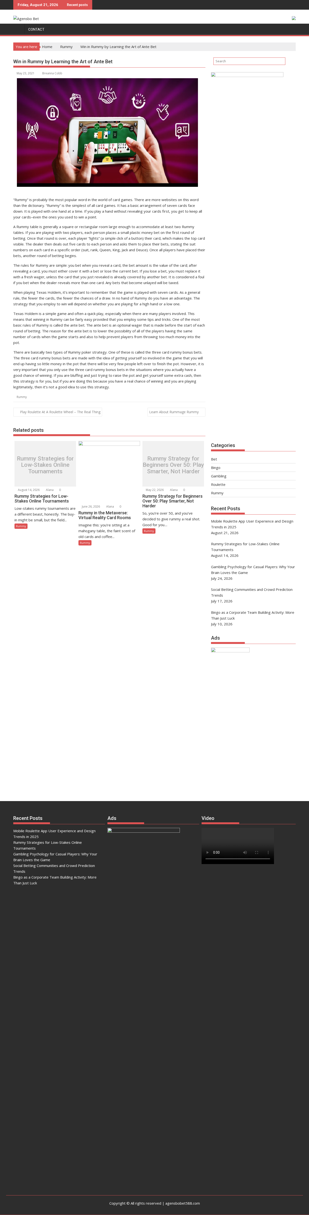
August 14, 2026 (28, 490)
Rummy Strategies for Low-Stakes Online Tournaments (45, 465)
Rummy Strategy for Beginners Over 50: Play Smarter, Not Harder (173, 465)
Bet (214, 459)
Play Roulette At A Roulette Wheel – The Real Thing (60, 412)
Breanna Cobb (52, 73)
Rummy (22, 397)
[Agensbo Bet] (18, 28)
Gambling (218, 476)
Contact (36, 29)
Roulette (218, 484)
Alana (49, 490)
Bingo (215, 467)
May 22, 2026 (154, 490)
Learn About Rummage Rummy (174, 412)
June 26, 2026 (90, 506)
